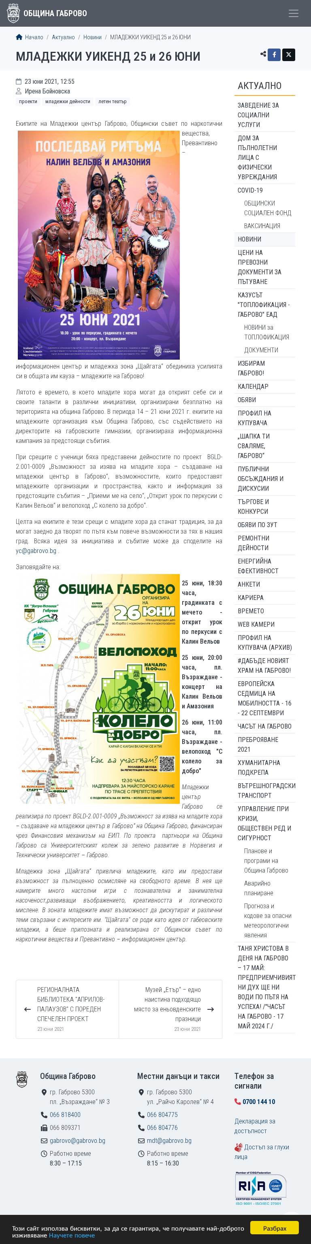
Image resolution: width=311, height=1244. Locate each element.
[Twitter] (288, 55)
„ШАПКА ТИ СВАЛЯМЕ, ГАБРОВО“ (254, 446)
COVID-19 (250, 190)
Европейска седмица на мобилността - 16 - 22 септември (265, 698)
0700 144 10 (259, 1102)
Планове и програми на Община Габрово (266, 860)
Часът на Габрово (265, 726)
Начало (33, 37)
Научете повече (72, 1234)
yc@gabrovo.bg (36, 551)
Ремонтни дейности (253, 543)
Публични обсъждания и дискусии (260, 478)
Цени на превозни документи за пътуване (259, 267)
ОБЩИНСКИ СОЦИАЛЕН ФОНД (268, 208)
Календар (253, 386)
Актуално (63, 37)
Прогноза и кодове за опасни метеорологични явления (268, 920)
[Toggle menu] (294, 13)
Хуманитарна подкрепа (259, 767)
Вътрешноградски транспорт (266, 790)
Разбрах (274, 1228)
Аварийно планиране (258, 888)
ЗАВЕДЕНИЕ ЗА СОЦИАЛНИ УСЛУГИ (258, 115)
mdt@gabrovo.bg (169, 1140)
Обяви (247, 400)
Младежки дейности (67, 101)
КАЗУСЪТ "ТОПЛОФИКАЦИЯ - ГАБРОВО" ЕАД (264, 304)
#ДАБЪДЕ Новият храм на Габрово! (264, 665)
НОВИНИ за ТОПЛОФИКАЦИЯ (266, 332)
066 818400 (65, 1115)
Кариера (251, 598)
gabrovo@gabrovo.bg (77, 1140)
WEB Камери (256, 624)
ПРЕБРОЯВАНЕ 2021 (258, 744)
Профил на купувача (254, 418)
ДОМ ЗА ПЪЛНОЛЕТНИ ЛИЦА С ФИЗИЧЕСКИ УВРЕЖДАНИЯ (257, 157)
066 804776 (162, 1128)
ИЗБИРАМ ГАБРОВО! (251, 368)
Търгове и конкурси (253, 506)
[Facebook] (274, 55)
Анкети (249, 584)
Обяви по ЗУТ (257, 525)
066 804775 (162, 1115)
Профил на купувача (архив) (265, 642)
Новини (92, 37)
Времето (251, 611)
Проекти (28, 101)
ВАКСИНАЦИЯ (262, 226)
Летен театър (112, 101)
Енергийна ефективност (258, 566)
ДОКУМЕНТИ (261, 350)
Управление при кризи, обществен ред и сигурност (264, 823)
